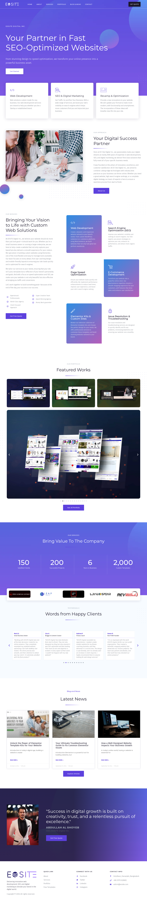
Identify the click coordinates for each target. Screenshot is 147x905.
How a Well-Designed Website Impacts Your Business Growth (116, 744)
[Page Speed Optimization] (73, 267)
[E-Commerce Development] (110, 267)
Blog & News (75, 4)
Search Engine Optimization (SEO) (119, 229)
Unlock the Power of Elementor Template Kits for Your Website (26, 744)
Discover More (17, 115)
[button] (9, 393)
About (39, 4)
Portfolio (61, 4)
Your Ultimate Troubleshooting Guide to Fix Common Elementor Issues (72, 745)
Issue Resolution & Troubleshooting (119, 317)
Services (49, 4)
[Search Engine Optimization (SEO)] (110, 223)
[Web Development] (73, 223)
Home (30, 4)
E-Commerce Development (116, 273)
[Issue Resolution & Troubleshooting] (110, 311)
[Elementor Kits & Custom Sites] (73, 311)
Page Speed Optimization (78, 273)
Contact (88, 4)
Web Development (82, 228)
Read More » (14, 760)
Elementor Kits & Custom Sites (81, 317)
